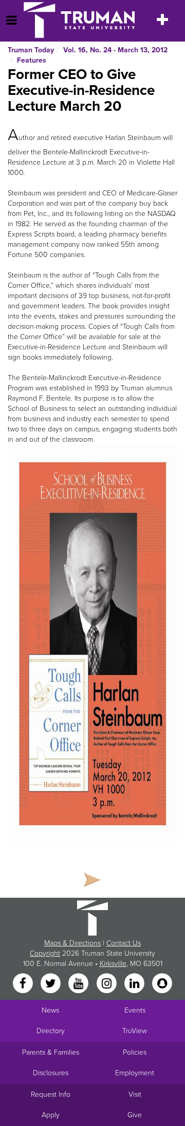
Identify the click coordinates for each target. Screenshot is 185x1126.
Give (134, 1115)
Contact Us (123, 943)
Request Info (50, 1094)
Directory (50, 1030)
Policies (134, 1052)
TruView (134, 1030)
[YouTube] (80, 983)
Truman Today (31, 50)
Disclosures (50, 1073)
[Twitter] (51, 983)
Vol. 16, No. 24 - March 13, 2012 (115, 50)
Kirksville (113, 963)
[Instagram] (107, 983)
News (50, 1010)
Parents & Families (50, 1052)
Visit (134, 1094)
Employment (134, 1073)
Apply (51, 1115)
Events (134, 1010)
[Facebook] (24, 983)
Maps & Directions (72, 943)
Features (31, 60)
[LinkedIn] (135, 983)
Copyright (45, 953)
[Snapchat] (162, 983)
